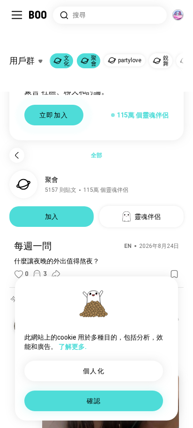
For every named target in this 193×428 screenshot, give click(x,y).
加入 (51, 216)
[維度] (178, 15)
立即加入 (53, 115)
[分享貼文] (55, 274)
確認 (94, 401)
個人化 (93, 371)
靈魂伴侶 (147, 216)
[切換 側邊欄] (16, 15)
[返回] (16, 155)
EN (128, 246)
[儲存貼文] (174, 274)
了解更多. (73, 346)
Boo (38, 15)
